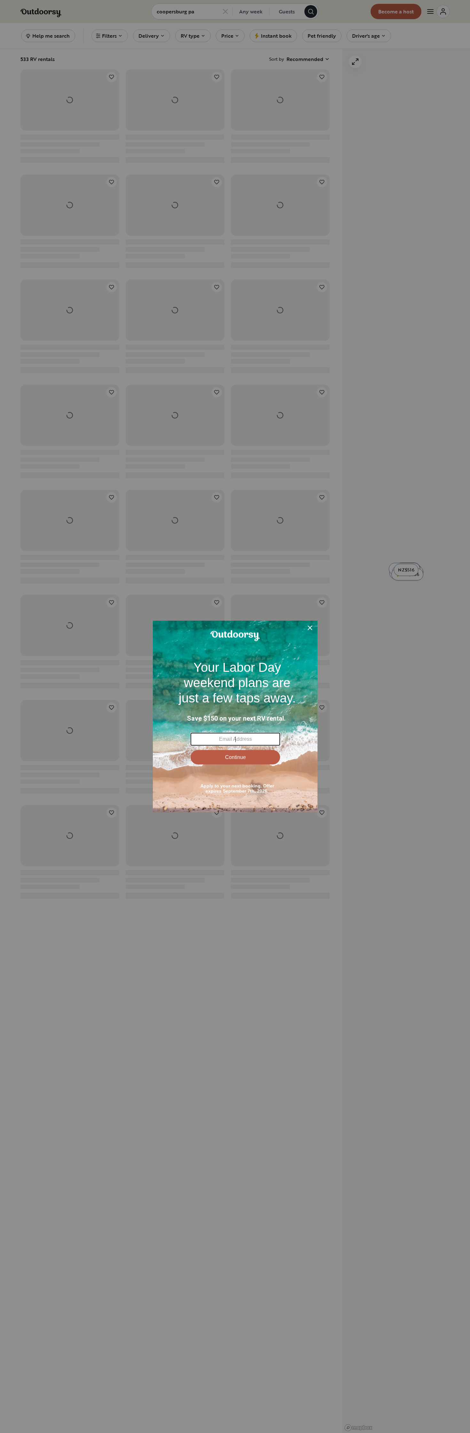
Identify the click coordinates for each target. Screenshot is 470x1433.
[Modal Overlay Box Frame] (235, 716)
